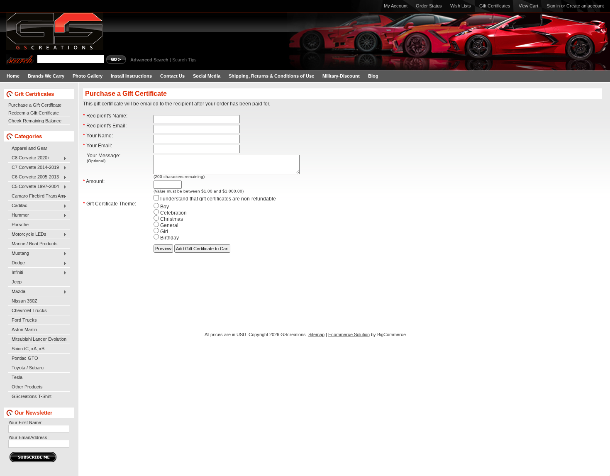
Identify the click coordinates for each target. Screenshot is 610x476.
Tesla (17, 377)
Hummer (18, 215)
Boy (164, 206)
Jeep (17, 281)
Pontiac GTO (25, 358)
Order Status (429, 5)
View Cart (528, 5)
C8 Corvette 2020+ (29, 158)
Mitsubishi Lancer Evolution (39, 339)
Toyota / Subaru (28, 367)
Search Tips (184, 59)
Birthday (169, 237)
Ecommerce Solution (349, 334)
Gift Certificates (494, 5)
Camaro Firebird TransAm (36, 196)
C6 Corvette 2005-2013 (33, 177)
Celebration (173, 212)
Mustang (18, 253)
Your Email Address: (28, 437)
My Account (395, 5)
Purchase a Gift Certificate (34, 105)
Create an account (585, 5)
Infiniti (15, 273)
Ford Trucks (24, 319)
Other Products (27, 386)
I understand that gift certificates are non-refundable (217, 198)
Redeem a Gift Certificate (33, 112)
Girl (163, 231)
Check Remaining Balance (34, 120)
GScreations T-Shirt (31, 396)
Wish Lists (460, 5)
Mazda (16, 292)
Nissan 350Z (24, 300)
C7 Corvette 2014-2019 (33, 168)
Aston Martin (24, 329)
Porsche (20, 224)
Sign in (553, 5)
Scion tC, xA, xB (28, 348)
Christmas (171, 219)
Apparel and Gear (29, 148)
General (168, 225)
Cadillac (17, 206)
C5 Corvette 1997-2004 (33, 187)
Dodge (16, 263)
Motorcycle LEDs (27, 234)
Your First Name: (25, 422)
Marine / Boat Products (35, 243)
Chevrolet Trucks (29, 310)
